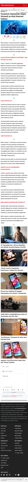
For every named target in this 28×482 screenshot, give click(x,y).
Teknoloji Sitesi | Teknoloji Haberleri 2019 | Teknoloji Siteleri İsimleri (13, 11)
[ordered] (12, 390)
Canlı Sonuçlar (4, 445)
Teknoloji (3, 11)
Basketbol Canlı (4, 465)
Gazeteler (17, 443)
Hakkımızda (3, 435)
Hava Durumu (18, 445)
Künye (2, 433)
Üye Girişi (3, 428)
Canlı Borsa (3, 443)
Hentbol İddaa (18, 433)
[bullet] (14, 390)
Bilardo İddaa (18, 435)
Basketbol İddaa (19, 430)
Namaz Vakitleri (18, 450)
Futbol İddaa (18, 428)
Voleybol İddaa (18, 438)
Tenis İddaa (3, 462)
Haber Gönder (18, 448)
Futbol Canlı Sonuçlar (6, 450)
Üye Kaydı (3, 430)
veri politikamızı (19, 479)
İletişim (2, 438)
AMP (2, 467)
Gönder (14, 392)
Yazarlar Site (4, 460)
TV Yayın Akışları (19, 452)
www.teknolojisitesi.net (20, 408)
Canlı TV (3, 448)
